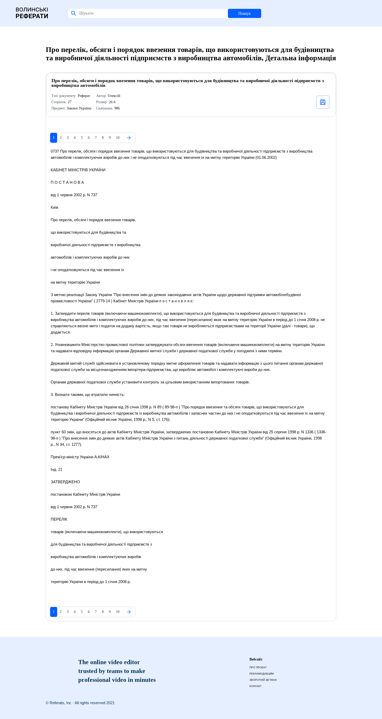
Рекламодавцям (261, 673)
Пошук (244, 13)
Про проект (258, 667)
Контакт (255, 686)
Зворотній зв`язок (263, 679)
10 (118, 138)
